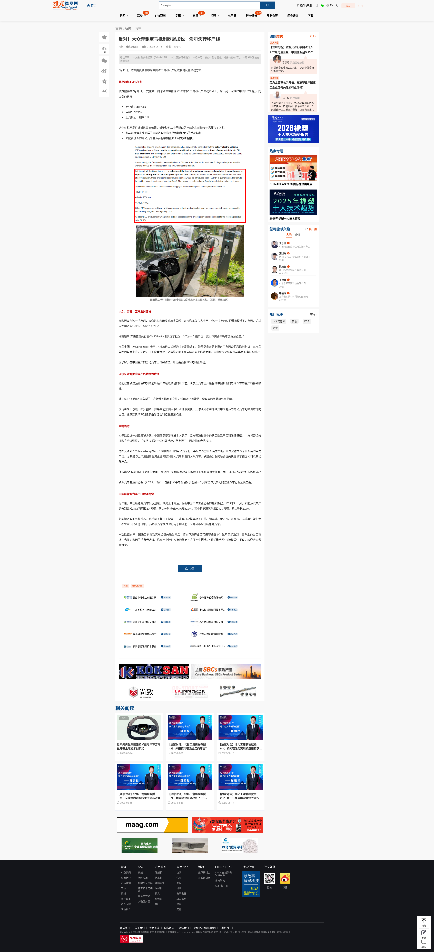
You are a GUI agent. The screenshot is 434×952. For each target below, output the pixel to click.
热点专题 (126, 904)
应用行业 (126, 878)
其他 (178, 909)
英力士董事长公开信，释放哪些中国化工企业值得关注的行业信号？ (293, 84)
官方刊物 (220, 880)
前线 (140, 872)
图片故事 (126, 899)
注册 (360, 5)
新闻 (129, 28)
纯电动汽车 (137, 586)
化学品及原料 (145, 883)
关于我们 (140, 928)
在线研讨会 (204, 878)
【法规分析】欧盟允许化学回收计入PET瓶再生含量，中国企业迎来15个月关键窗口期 (293, 50)
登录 (348, 5)
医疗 (178, 883)
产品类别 (126, 883)
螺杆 (157, 904)
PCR (306, 321)
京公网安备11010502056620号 (276, 932)
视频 (123, 893)
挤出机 (158, 878)
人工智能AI (279, 321)
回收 (294, 321)
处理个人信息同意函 (205, 928)
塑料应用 (143, 878)
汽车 (138, 28)
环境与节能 (144, 896)
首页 (118, 28)
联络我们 (184, 928)
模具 (157, 893)
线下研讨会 (204, 872)
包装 (178, 872)
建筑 (178, 904)
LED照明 (181, 899)
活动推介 (126, 909)
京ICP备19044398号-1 (249, 932)
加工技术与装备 (145, 889)
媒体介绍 (225, 928)
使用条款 (154, 928)
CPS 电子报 (221, 886)
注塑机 (158, 872)
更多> (313, 314)
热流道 (158, 899)
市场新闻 (126, 872)
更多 (312, 35)
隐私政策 (169, 928)
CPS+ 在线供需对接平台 (223, 874)
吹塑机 (158, 888)
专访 (123, 888)
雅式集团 (125, 928)
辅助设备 (160, 883)
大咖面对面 (144, 901)
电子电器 (181, 893)
